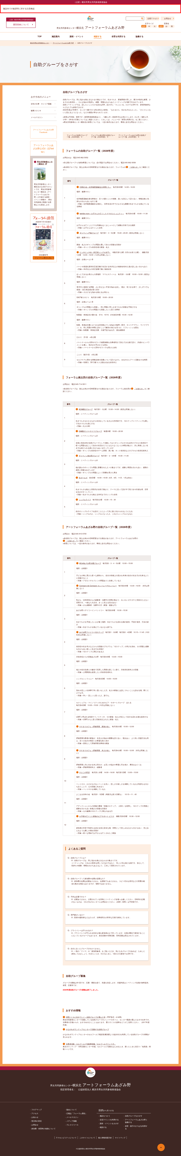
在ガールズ (83, 477)
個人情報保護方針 (105, 1137)
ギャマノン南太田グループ (89, 455)
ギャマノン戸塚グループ (89, 233)
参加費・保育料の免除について (43, 1128)
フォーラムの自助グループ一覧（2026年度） (77, 136)
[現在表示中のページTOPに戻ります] (161, 1147)
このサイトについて (87, 1137)
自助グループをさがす (133, 1116)
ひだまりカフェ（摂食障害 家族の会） (94, 726)
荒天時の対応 (36, 1121)
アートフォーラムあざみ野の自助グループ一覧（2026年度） (132, 136)
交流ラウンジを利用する (109, 1119)
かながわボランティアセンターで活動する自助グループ (87, 1029)
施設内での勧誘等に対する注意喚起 (19, 8)
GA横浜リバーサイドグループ (90, 431)
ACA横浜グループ (86, 409)
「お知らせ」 (134, 167)
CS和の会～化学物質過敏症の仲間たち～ (95, 187)
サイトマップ (120, 1137)
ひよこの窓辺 (84, 772)
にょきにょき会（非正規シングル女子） (95, 252)
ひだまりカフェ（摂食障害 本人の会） (94, 750)
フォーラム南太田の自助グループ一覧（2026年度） (103, 136)
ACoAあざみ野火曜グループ (90, 563)
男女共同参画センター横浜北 (45, 163)
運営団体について (21, 24)
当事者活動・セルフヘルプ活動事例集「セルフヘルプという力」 (91, 1044)
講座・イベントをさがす (109, 1123)
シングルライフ (85, 499)
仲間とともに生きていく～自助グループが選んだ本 (86, 1017)
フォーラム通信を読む (43, 258)
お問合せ (167, 18)
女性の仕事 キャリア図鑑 (41, 104)
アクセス (34, 1113)
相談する (103, 1127)
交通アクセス (152, 18)
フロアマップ (36, 1109)
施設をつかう (105, 1116)
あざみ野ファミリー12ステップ (91, 632)
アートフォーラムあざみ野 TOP (63, 43)
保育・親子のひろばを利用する (136, 1127)
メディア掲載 (71, 1121)
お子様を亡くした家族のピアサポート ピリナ (96, 816)
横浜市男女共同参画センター (39, 43)
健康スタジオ (36, 110)
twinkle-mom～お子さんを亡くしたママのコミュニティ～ (102, 213)
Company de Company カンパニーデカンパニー (98, 585)
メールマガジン (37, 117)
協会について (71, 1109)
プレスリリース (72, 1125)
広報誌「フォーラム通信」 (76, 1113)
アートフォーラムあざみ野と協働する (136, 1120)
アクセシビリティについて (66, 1137)
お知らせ (34, 1117)
